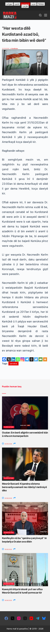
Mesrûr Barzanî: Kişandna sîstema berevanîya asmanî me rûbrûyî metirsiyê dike (24, 487)
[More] (45, 359)
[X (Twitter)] (12, 618)
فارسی (25, 6)
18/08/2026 (8, 600)
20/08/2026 (8, 444)
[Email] (41, 359)
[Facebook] (4, 359)
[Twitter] (36, 359)
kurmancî (25, 4)
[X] (9, 359)
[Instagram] (22, 359)
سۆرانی (9, 4)
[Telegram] (27, 359)
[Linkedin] (13, 359)
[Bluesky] (44, 618)
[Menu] (45, 15)
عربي (34, 4)
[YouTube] (31, 618)
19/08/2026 (8, 549)
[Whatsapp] (18, 359)
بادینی (17, 4)
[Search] (40, 15)
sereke (13, 363)
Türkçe (41, 4)
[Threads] (31, 359)
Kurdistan (14, 48)
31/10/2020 (5, 48)
